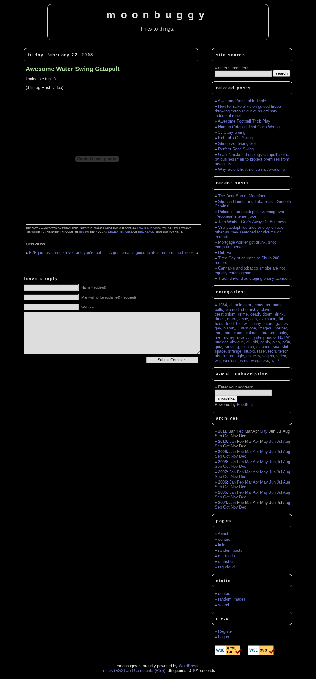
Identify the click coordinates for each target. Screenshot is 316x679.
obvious (237, 342)
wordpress (260, 360)
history (229, 328)
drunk (232, 318)
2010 (222, 441)
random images (232, 599)
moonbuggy (157, 14)
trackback (146, 231)
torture (228, 356)
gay (218, 328)
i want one (144, 228)
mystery (257, 337)
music (242, 337)
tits (217, 356)
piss (276, 342)
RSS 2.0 (83, 231)
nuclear (221, 342)
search (224, 604)
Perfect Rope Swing (236, 149)
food (230, 323)
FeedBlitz (245, 404)
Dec (242, 456)
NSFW (283, 337)
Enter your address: (235, 387)
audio (277, 305)
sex (276, 346)
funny (256, 323)
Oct (226, 456)
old (255, 342)
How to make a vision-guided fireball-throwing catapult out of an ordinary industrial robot (249, 111)
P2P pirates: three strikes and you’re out (65, 252)
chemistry (249, 309)
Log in (223, 637)
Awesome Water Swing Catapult (73, 68)
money (229, 337)
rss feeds (226, 556)
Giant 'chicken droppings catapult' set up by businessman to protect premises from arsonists (252, 159)
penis (265, 342)
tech (272, 351)
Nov (234, 456)
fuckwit (242, 323)
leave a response (120, 231)
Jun (272, 441)
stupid (249, 351)
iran (218, 332)
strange (234, 351)
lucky (282, 332)
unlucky (253, 356)
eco (253, 318)
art (268, 305)
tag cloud (226, 567)
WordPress (188, 666)
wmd (244, 360)
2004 (222, 502)
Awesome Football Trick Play (244, 121)
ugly (240, 356)
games (282, 323)
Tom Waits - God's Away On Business (252, 222)
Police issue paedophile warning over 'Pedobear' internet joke (249, 214)
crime (243, 314)
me (217, 337)
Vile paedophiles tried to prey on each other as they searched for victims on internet (250, 232)
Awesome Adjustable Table (242, 100)
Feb (240, 431)
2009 (222, 451)
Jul (279, 441)
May (264, 431)
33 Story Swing (231, 132)
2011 (222, 431)
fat (281, 318)
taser (261, 351)
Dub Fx (224, 252)
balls (219, 309)
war (218, 360)
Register (225, 631)
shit (285, 346)
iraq (227, 332)
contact (224, 539)
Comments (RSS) (149, 670)
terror (282, 351)
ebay (243, 318)
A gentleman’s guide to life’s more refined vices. (152, 252)
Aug (286, 441)
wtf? (275, 360)
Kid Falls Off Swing (235, 138)
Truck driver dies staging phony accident (254, 278)
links (222, 545)
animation (243, 305)
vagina (268, 356)
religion (247, 346)
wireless (230, 360)
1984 (222, 305)
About (223, 533)
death (255, 314)
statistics (226, 561)
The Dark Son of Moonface (242, 196)
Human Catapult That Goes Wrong (249, 126)
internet (280, 328)
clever (266, 309)
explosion (267, 318)
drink (279, 314)
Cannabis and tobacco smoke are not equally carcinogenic (250, 270)
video (157, 228)
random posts (230, 550)
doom (267, 314)
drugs (220, 318)
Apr (256, 451)
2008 (222, 461)
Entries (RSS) (112, 670)
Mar (248, 451)
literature (267, 332)
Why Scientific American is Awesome (251, 169)
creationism (225, 314)
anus (259, 305)
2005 (222, 492)
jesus (237, 332)
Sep (218, 446)
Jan (232, 441)
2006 (222, 482)
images (264, 328)
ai (230, 305)
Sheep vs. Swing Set (237, 143)
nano (271, 337)
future (268, 323)
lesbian (251, 332)
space (220, 351)
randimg (232, 346)
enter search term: (234, 67)
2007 (222, 472)
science (263, 346)
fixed (219, 323)
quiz (218, 346)
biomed (232, 309)
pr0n (286, 342)
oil (248, 342)
